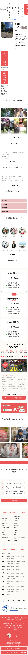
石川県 (12, 569)
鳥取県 (22, 581)
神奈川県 (4, 211)
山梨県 (8, 566)
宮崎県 (12, 591)
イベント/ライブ (5, 543)
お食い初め (4, 523)
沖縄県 (8, 594)
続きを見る (14, 161)
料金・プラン (13, 9)
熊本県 (22, 589)
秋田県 (22, 556)
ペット (15, 530)
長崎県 (17, 589)
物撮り (15, 534)
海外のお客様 (5, 537)
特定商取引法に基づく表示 (14, 619)
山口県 (8, 583)
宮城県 (17, 556)
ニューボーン (17, 518)
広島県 (12, 581)
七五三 (15, 523)
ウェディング (17, 516)
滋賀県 (22, 576)
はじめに (7, 9)
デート (3, 516)
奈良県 (8, 578)
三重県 (22, 573)
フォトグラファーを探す (9, 9)
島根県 (17, 581)
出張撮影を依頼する (4, 77)
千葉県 (4, 204)
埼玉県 (4, 200)
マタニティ (4, 518)
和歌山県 (13, 578)
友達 (15, 527)
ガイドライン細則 (11, 625)
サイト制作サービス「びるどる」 (14, 645)
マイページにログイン (22, 9)
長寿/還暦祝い (17, 525)
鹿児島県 (18, 591)
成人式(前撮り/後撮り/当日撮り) (19, 537)
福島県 (12, 558)
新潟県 (17, 566)
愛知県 (8, 573)
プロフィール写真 (6, 541)
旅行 (3, 532)
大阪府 (8, 576)
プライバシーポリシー (7, 618)
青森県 (8, 556)
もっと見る (14, 462)
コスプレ (16, 532)
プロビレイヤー (12, 19)
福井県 (17, 569)
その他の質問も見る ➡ (14, 501)
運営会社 (23, 618)
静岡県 (12, 573)
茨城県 (8, 563)
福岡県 (8, 589)
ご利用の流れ (5, 624)
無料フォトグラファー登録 (15, 627)
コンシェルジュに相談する (4, 58)
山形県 (8, 558)
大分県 (8, 591)
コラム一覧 (3, 627)
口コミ (15, 9)
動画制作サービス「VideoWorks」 (14, 643)
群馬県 (17, 563)
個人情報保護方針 (14, 610)
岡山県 (8, 581)
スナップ (4, 520)
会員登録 (19, 625)
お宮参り (16, 520)
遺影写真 (16, 541)
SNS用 (3, 530)
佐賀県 (12, 589)
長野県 (12, 566)
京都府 (17, 576)
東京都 (4, 208)
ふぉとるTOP (3, 19)
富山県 (8, 569)
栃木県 (12, 563)
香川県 (12, 586)
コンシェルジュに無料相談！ (14, 398)
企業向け (4, 534)
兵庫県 (12, 576)
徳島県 (22, 586)
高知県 (17, 586)
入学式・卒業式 (5, 527)
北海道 (8, 553)
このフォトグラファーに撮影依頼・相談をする (13, 652)
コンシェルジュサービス (17, 624)
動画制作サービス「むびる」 (14, 642)
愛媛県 (8, 586)
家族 (3, 525)
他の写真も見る (14, 137)
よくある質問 (18, 9)
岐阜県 (17, 573)
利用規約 (6, 375)
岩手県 (12, 556)
